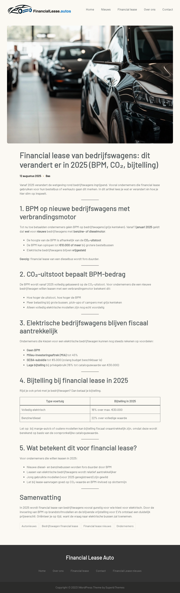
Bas (48, 175)
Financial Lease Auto (90, 557)
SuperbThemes (114, 587)
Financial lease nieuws (97, 526)
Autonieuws (29, 526)
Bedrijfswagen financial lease (60, 526)
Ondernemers (125, 526)
